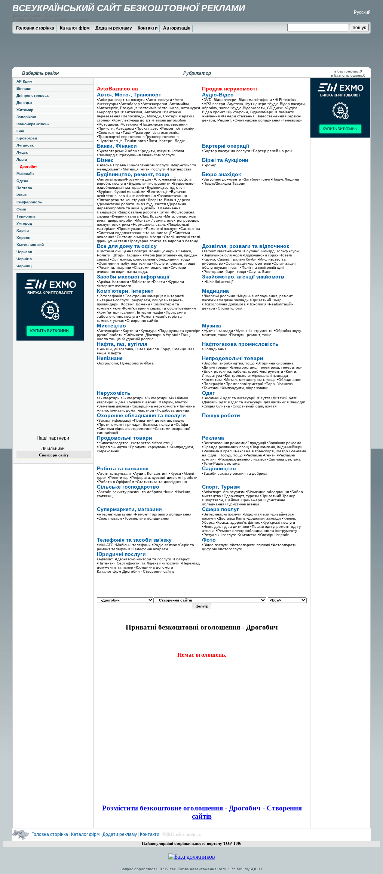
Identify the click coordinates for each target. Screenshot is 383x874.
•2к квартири (132, 398)
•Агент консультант (114, 473)
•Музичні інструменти (253, 331)
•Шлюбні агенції (219, 282)
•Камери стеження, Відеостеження (252, 116)
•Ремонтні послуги (161, 229)
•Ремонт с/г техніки (177, 128)
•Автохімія (147, 108)
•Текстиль (210, 388)
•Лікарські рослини (218, 296)
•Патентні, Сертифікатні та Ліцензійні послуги (138, 563)
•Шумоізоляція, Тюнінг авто (121, 141)
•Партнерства (179, 169)
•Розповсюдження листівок (242, 459)
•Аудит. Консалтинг (150, 473)
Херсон (23, 238)
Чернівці (24, 266)
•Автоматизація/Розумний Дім (124, 179)
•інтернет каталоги (114, 286)
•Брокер (209, 165)
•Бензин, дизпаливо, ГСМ (120, 349)
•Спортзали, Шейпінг (220, 500)
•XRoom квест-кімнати (221, 251)
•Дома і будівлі (127, 402)
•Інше (168, 492)
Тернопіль (26, 216)
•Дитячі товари (215, 367)
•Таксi (126, 132)
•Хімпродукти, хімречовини (244, 388)
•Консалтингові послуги (148, 165)
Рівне (21, 195)
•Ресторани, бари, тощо (224, 272)
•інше (102, 353)
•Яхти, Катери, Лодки (166, 141)
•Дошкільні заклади (263, 518)
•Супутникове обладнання (256, 120)
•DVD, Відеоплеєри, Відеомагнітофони (237, 100)
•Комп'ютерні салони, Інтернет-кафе (130, 312)
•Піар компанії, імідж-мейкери (276, 447)
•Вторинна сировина (275, 363)
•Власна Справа (111, 165)
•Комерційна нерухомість (153, 406)
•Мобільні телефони (132, 545)
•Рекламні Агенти (260, 455)
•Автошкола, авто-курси (178, 108)
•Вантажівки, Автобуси (140, 112)
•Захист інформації (114, 420)
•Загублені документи (221, 179)
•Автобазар (129, 104)
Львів (21, 159)
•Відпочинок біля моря (222, 255)
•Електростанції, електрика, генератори (266, 367)
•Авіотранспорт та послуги (121, 100)
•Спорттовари (109, 518)
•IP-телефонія (109, 296)
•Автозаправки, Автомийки (165, 104)
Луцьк (22, 152)
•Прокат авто (147, 128)
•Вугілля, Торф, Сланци (165, 349)
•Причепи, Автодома (115, 128)
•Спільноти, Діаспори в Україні (151, 335)
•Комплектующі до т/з (131, 120)
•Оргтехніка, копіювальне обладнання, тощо (150, 259)
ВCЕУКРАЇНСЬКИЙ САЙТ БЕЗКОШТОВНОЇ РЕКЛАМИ (128, 8)
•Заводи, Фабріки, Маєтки (165, 402)
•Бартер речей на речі (271, 151)
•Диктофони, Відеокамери (249, 112)
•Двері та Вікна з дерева (168, 200)
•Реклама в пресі (217, 451)
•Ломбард (106, 155)
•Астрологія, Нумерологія (120, 363)
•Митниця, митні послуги (143, 169)
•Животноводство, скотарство (124, 443)
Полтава (24, 188)
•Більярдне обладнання (267, 492)
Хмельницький (30, 245)
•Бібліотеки (140, 282)
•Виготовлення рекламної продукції (234, 443)
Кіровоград (26, 138)
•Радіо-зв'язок (164, 545)
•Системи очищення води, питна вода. (141, 269)
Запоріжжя (26, 117)
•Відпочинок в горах (260, 255)
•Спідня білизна (216, 406)
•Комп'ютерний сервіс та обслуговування (159, 308)
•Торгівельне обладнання (146, 518)
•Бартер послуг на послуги (226, 151)
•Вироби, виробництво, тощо (228, 363)
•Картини (129, 331)
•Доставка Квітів (231, 518)
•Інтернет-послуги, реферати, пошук (130, 300)
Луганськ (25, 145)
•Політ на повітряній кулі (262, 267)
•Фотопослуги (230, 549)
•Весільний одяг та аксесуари (228, 398)
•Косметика (212, 380)
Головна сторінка (35, 28)
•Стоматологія (229, 308)
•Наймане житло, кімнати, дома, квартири (146, 408)
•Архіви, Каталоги (113, 282)
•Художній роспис (137, 339)
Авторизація (176, 28)
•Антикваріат (108, 331)
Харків (22, 230)
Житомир (24, 110)
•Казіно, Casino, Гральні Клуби (229, 259)
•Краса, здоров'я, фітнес (238, 522)
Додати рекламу (113, 28)
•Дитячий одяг (284, 398)
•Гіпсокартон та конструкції (121, 200)
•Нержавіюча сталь (148, 224)
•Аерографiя (108, 112)
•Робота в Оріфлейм (115, 482)
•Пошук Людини (285, 179)
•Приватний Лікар (266, 300)
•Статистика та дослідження (161, 482)
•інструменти (271, 371)
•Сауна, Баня (259, 272)
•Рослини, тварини (114, 267)
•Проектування (130, 229)
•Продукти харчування (148, 447)
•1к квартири (108, 398)
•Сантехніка (189, 229)
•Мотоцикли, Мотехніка (117, 124)
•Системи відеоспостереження (124, 429)
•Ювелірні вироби (273, 535)
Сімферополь (29, 202)
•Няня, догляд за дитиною (225, 526)
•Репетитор (118, 478)
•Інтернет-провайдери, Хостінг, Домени (140, 302)
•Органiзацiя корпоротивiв (247, 263)
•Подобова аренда (172, 410)
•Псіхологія (256, 304)
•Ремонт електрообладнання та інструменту (256, 531)
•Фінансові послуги (158, 155)
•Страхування (128, 155)
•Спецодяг (296, 402)
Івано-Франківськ (32, 124)
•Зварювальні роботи (136, 212)
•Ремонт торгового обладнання (162, 514)
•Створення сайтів (141, 320)
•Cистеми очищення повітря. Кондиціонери (136, 251)
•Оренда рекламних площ (225, 447)
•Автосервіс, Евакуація (117, 108)
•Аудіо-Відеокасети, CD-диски (257, 108)
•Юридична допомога (153, 567)
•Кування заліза (124, 216)
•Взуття (263, 398)
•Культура (148, 331)
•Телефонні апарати (149, 549)
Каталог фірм (75, 28)
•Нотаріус (181, 559)
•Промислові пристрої (243, 384)
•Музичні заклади (217, 331)
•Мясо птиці (162, 443)
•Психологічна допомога (224, 304)
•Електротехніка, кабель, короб (230, 371)
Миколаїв (25, 174)
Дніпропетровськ (32, 95)
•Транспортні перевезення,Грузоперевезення (137, 137)
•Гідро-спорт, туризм (240, 496)
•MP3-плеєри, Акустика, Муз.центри (234, 104)
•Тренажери (251, 500)
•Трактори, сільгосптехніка (156, 132)
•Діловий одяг (214, 402)
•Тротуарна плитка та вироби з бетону (163, 241)
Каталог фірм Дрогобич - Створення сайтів (135, 571)
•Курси (175, 473)
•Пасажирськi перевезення (163, 124)
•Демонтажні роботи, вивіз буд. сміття (131, 204)
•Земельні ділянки (113, 406)
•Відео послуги (215, 545)
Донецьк (24, 103)
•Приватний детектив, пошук (158, 420)
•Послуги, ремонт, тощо (173, 263)
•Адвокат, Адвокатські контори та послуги (134, 559)
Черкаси (24, 252)
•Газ (190, 349)
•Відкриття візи (256, 514)
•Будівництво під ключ (164, 187)
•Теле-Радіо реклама (221, 463)
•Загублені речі (256, 179)
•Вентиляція (157, 192)
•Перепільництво (112, 447)
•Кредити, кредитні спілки (161, 151)
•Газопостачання (172, 196)
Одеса (22, 181)
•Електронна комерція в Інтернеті (153, 296)
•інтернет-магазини (114, 514)
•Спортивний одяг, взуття (253, 406)
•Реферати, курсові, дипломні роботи (163, 478)
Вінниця (23, 88)
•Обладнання (214, 349)
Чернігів (24, 259)
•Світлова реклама (284, 459)
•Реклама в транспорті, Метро (260, 451)
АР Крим (24, 81)
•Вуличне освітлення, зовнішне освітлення (141, 194)
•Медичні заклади (233, 300)
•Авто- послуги (159, 100)
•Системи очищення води (138, 237)
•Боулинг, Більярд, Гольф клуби (270, 251)
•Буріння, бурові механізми (121, 192)
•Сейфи (181, 424)
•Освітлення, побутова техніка (124, 263)
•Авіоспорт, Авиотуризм (223, 492)
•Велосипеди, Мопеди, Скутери (149, 116)
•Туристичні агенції (242, 504)
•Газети (158, 282)
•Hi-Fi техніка (284, 100)
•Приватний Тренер (277, 496)
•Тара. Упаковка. (279, 384)
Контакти (147, 28)
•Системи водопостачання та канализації (134, 233)
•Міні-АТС (105, 545)
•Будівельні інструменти (149, 183)
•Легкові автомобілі (168, 120)
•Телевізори (292, 120)
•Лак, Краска (151, 216)
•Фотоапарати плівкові (250, 545)
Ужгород (24, 223)
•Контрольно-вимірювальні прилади (255, 375)
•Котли (163, 212)
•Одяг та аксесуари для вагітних (257, 402)
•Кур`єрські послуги (278, 522)
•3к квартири (156, 398)
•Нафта (114, 353)
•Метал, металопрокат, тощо (250, 380)
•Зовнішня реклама (284, 443)
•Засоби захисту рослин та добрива (234, 473)
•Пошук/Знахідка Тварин (223, 183)
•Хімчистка (247, 535)
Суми (21, 209)
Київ (20, 131)
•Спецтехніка (108, 132)
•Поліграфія (212, 384)
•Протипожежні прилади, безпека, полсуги (135, 424)
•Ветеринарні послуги (222, 514)
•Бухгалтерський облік (117, 151)
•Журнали (175, 282)
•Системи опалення (150, 267)
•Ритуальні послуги (219, 535)
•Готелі (285, 255)
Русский (362, 12)
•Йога (149, 363)
